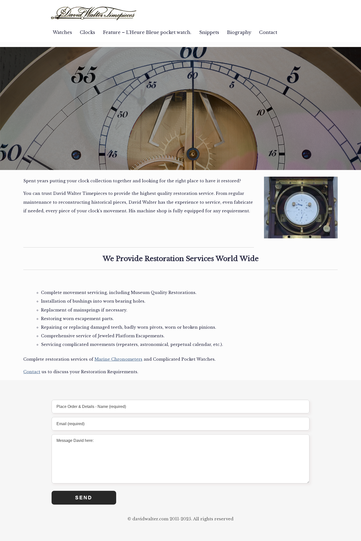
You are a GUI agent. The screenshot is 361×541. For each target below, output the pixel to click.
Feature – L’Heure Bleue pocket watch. (147, 32)
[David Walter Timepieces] (94, 11)
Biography (239, 32)
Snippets (209, 32)
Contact (268, 32)
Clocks (87, 32)
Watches (62, 32)
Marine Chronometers (118, 359)
